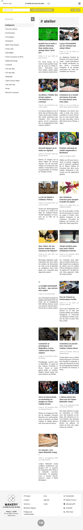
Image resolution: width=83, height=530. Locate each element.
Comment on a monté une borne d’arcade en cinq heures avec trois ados (69, 98)
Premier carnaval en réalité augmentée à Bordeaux (68, 150)
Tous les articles (11, 29)
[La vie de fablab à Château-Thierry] (48, 188)
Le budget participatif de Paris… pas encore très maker (48, 288)
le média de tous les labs (34, 3)
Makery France (71, 500)
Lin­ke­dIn (69, 508)
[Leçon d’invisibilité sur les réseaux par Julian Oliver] (69, 34)
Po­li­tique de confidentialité (29, 513)
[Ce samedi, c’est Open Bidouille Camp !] (48, 440)
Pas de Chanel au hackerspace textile (68, 298)
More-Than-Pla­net (12, 45)
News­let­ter (70, 496)
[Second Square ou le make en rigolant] (48, 139)
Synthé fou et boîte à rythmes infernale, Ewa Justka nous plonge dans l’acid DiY (47, 48)
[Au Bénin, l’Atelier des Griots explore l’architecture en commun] (48, 85)
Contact (26, 500)
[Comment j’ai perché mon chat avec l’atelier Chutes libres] (69, 334)
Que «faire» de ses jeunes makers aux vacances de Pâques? (48, 248)
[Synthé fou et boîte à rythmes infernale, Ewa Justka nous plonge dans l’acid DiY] (48, 34)
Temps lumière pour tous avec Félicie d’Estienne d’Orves (68, 248)
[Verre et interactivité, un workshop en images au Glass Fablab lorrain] (48, 388)
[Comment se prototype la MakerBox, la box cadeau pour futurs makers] (48, 334)
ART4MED (10, 53)
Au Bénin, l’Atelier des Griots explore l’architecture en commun (48, 98)
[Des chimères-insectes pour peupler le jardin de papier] (69, 188)
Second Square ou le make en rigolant (48, 149)
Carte (46, 504)
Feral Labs (9, 49)
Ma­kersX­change (12, 61)
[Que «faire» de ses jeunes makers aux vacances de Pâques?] (48, 237)
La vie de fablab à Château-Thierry (46, 198)
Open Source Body (12, 81)
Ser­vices (27, 504)
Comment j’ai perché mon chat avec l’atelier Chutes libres (69, 346)
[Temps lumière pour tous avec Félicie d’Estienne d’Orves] (69, 237)
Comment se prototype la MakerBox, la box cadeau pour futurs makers (47, 348)
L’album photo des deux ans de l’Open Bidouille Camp (68, 399)
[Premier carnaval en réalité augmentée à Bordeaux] (69, 139)
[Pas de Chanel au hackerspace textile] (69, 287)
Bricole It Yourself (12, 92)
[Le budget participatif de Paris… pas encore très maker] (48, 282)
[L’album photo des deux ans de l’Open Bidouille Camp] (69, 388)
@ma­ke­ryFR (70, 504)
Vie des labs (10, 69)
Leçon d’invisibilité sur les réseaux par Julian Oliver (68, 46)
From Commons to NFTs (14, 57)
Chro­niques (10, 37)
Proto (8, 88)
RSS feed (69, 512)
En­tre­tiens (9, 41)
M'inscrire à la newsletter (42, 10)
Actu (45, 496)
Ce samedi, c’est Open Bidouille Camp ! (48, 452)
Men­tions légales (30, 508)
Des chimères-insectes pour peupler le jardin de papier (69, 199)
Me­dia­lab (9, 76)
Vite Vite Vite (10, 84)
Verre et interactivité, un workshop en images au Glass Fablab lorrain (47, 400)
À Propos (27, 496)
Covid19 (9, 65)
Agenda (46, 500)
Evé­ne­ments (10, 33)
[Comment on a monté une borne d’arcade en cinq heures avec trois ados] (69, 85)
